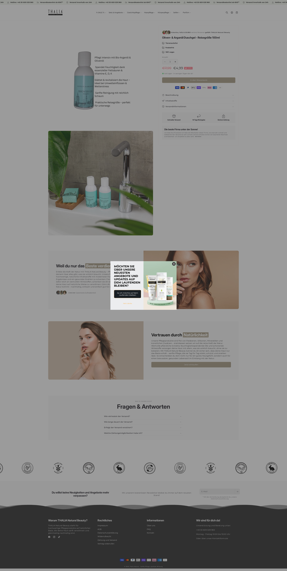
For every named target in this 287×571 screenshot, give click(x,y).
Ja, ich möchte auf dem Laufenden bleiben (127, 294)
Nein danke (127, 303)
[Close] (174, 264)
